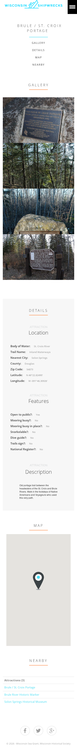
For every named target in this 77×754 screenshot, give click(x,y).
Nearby (38, 64)
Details (38, 50)
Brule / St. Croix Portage (19, 687)
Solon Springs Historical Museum (25, 701)
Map (38, 57)
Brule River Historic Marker (21, 694)
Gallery (38, 43)
